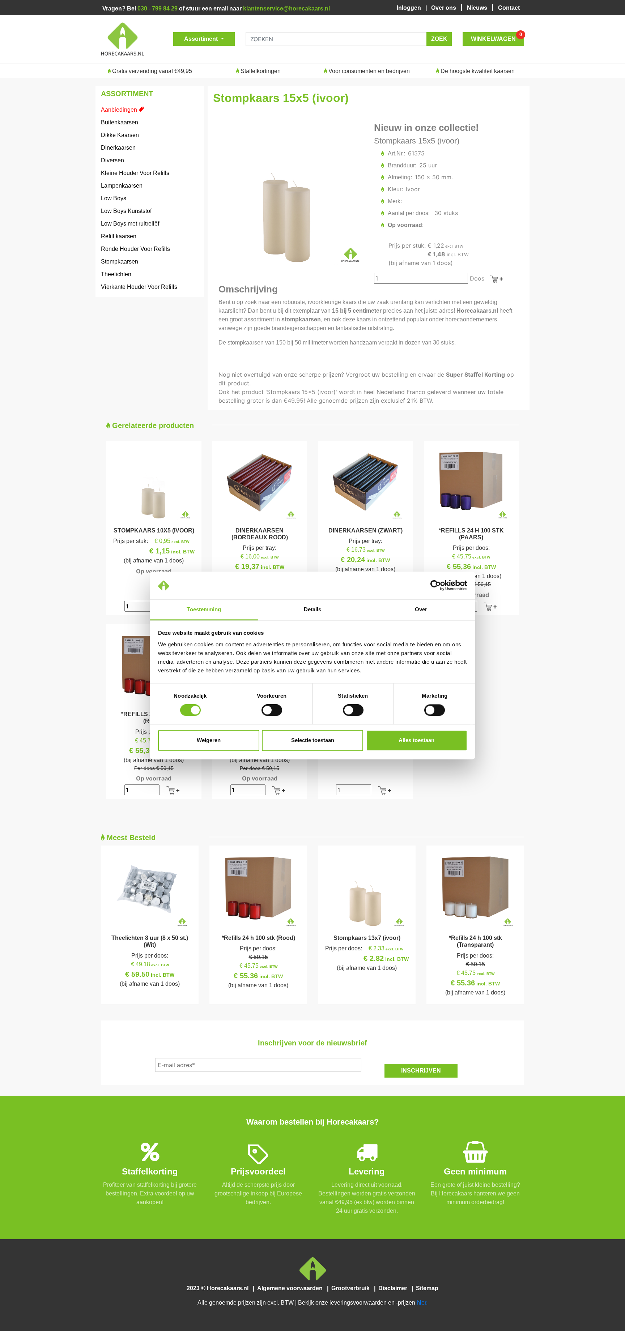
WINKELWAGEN (496, 37)
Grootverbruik (352, 1288)
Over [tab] (421, 609)
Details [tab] (313, 609)
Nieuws (478, 8)
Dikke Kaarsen (120, 135)
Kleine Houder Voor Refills (135, 173)
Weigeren (209, 740)
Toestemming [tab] (204, 609)
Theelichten (116, 274)
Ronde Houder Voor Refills (135, 249)
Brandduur (401, 165)
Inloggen (410, 8)
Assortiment (201, 39)
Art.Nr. (396, 153)
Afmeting (399, 177)
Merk (394, 201)
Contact (509, 8)
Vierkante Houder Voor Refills (139, 287)
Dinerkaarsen (118, 148)
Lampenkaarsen (122, 186)
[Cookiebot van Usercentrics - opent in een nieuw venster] (435, 585)
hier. (422, 1303)
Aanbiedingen (119, 110)
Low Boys (113, 198)
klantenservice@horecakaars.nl (286, 8)
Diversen (112, 160)
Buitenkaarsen (119, 122)
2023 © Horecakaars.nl (220, 1288)
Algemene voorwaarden (291, 1288)
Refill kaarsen (118, 236)
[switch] (272, 710)
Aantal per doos (408, 213)
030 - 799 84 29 (157, 8)
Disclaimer (394, 1288)
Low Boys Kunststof (126, 211)
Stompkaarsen (119, 261)
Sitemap (426, 1288)
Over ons (444, 8)
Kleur (394, 189)
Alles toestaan (416, 740)
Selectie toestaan (312, 740)
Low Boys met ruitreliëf (130, 224)
